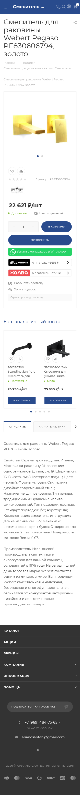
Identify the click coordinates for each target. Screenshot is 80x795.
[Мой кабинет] (69, 7)
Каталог (12, 630)
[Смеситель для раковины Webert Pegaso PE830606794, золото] (40, 125)
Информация (17, 676)
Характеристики (52, 426)
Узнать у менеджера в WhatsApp (41, 251)
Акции (10, 642)
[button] (38, 156)
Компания (14, 664)
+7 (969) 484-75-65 (41, 722)
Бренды (11, 653)
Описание (17, 426)
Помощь (12, 687)
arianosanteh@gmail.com (43, 737)
